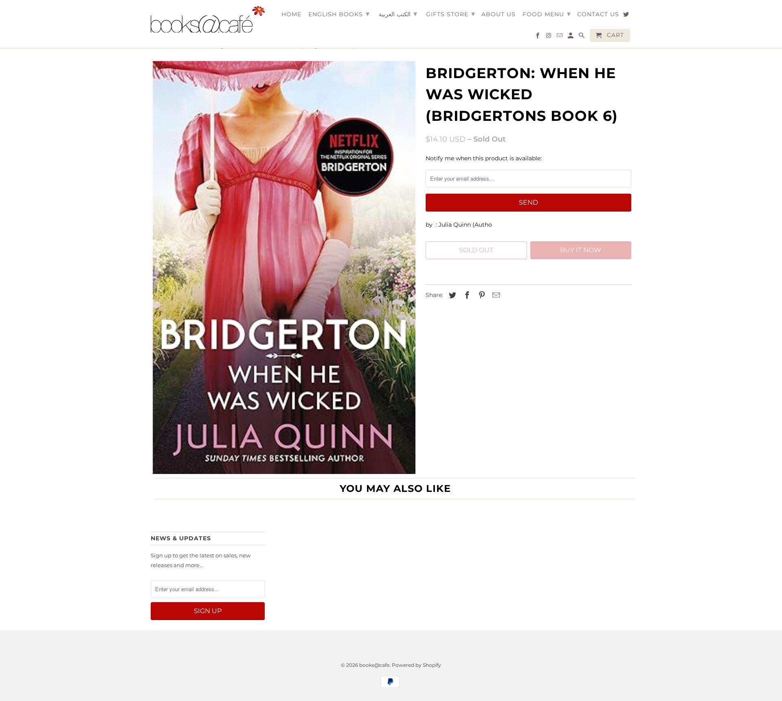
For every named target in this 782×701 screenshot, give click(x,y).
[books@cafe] (208, 19)
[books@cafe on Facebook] (538, 37)
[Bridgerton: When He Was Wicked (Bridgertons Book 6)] (284, 267)
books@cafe (374, 665)
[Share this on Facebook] (465, 295)
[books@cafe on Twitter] (626, 16)
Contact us (598, 14)
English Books (339, 13)
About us (498, 14)
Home (291, 14)
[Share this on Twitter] (451, 295)
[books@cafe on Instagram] (549, 37)
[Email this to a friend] (494, 295)
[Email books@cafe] (560, 37)
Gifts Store (450, 13)
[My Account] (571, 37)
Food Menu (547, 13)
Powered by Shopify (416, 665)
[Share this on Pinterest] (480, 295)
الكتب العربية (398, 13)
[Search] (582, 37)
